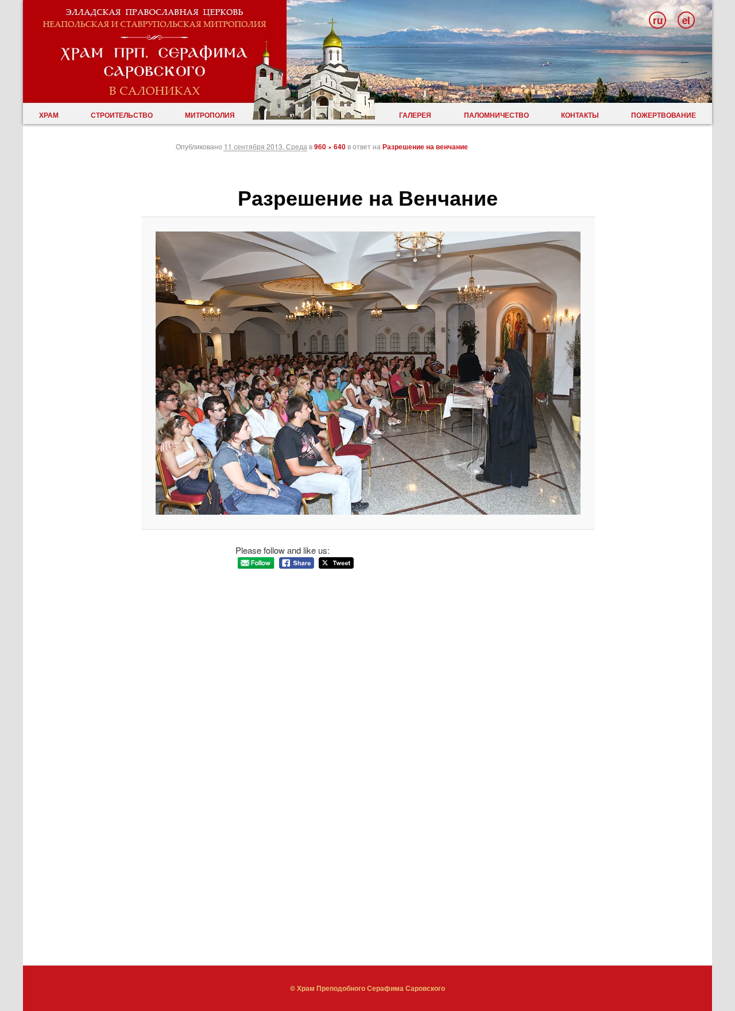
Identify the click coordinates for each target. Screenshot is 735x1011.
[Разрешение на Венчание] (368, 373)
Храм (49, 115)
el (686, 20)
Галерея (415, 115)
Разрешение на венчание (425, 146)
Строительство (122, 115)
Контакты (580, 115)
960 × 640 (330, 146)
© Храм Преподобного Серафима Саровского (367, 988)
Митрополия (210, 115)
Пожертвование (663, 115)
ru (658, 20)
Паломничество (496, 115)
